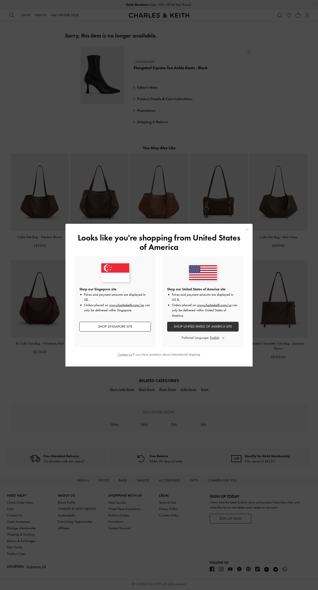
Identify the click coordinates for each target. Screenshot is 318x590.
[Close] (247, 229)
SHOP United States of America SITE (203, 326)
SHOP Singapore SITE (115, 326)
